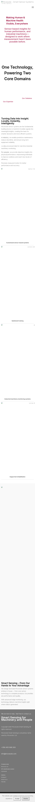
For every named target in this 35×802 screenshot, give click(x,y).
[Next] (20, 49)
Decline (25, 798)
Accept (17, 798)
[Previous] (14, 49)
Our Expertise (8, 101)
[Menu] (33, 7)
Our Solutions (27, 98)
